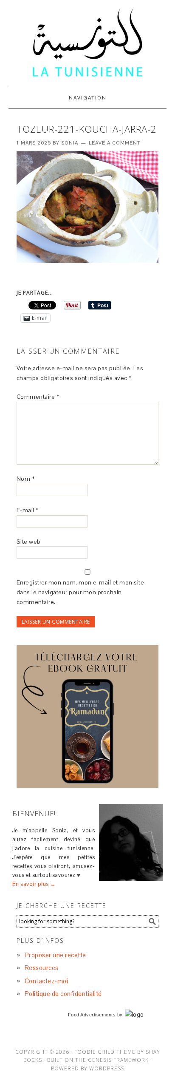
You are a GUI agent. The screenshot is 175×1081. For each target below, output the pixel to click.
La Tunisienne (87, 43)
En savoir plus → (34, 884)
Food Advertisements (92, 1014)
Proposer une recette (55, 955)
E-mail (28, 510)
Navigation (88, 97)
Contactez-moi (46, 981)
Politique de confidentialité (63, 994)
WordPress (106, 1068)
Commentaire (38, 396)
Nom (26, 478)
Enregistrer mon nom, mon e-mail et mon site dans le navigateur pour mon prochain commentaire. (80, 592)
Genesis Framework (118, 1060)
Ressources (42, 968)
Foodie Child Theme (104, 1051)
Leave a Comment (115, 142)
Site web (29, 541)
